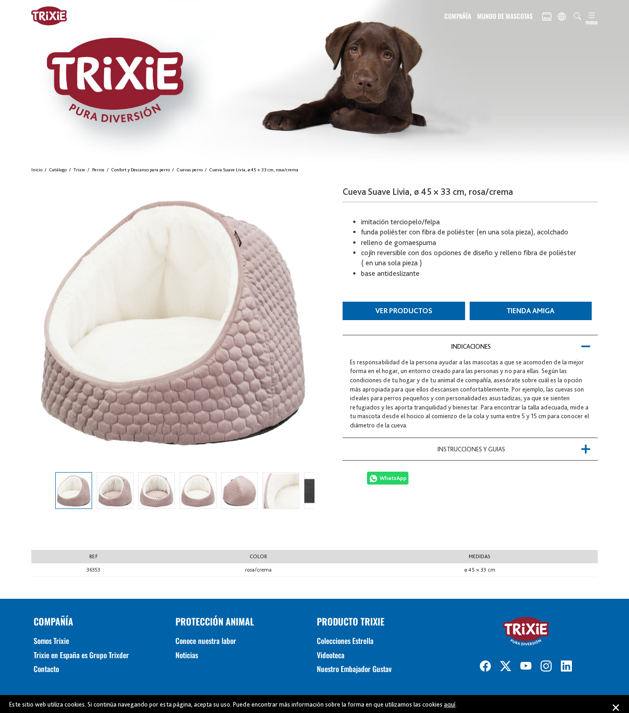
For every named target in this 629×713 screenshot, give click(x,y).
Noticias (186, 654)
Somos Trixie (51, 640)
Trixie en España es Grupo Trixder (81, 654)
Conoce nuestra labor (205, 640)
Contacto (46, 668)
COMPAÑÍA (457, 16)
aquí (449, 704)
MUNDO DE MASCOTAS (505, 16)
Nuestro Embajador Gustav (354, 668)
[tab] (470, 346)
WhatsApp (393, 477)
